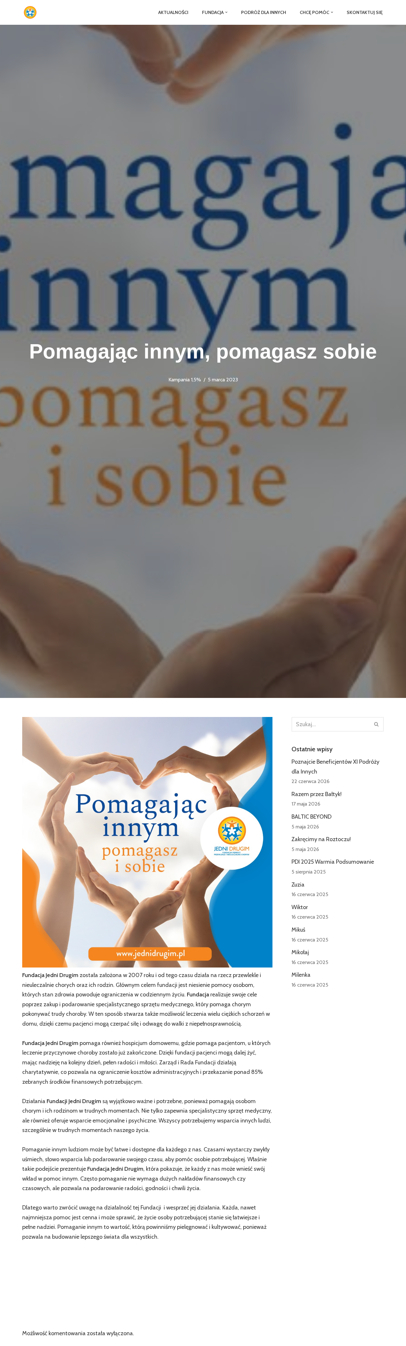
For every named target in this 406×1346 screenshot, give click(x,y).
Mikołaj (300, 952)
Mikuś (298, 929)
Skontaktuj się (365, 12)
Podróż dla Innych (263, 12)
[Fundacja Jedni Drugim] (31, 12)
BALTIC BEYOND (311, 816)
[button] (226, 12)
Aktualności (173, 12)
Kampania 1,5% (184, 379)
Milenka (301, 974)
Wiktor (299, 907)
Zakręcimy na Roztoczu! (321, 839)
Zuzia (297, 884)
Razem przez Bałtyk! (316, 794)
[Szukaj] (377, 724)
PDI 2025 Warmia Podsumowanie (332, 861)
